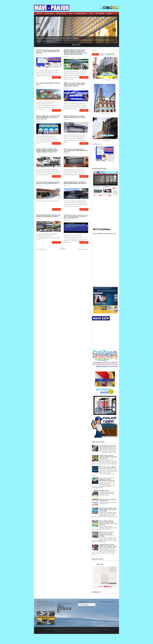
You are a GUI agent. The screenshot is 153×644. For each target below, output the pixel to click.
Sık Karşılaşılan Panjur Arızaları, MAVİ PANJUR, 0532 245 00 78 (108, 446)
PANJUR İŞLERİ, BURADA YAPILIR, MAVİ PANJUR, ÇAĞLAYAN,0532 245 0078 (48, 215)
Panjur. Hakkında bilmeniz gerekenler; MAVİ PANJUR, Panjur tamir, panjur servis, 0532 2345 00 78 (108, 523)
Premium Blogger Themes (82, 631)
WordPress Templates (94, 631)
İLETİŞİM (109, 13)
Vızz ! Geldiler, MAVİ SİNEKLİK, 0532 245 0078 (48, 83)
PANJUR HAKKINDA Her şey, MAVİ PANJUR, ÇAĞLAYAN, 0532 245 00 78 (75, 116)
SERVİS (71, 13)
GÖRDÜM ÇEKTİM (101, 112)
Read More (56, 77)
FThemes (61, 631)
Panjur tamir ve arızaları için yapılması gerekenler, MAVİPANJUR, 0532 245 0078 (107, 479)
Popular (95, 54)
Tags (102, 54)
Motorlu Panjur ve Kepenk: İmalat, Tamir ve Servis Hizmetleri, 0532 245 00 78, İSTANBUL (106, 534)
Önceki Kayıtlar (83, 249)
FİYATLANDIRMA (100, 13)
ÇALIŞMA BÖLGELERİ (81, 13)
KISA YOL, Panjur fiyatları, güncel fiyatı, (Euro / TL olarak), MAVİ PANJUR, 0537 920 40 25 (48, 51)
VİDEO (91, 13)
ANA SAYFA (39, 13)
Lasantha (74, 631)
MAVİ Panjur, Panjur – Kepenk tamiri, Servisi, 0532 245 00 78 (107, 467)
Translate (90, 606)
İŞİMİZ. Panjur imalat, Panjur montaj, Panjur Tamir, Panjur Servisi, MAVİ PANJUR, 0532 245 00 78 (75, 84)
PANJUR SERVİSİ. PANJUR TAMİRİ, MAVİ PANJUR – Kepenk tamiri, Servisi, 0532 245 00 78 (108, 546)
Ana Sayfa (62, 249)
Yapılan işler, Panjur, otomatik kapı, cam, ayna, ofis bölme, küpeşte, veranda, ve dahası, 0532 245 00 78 (76, 216)
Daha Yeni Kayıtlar (41, 249)
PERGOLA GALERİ (61, 13)
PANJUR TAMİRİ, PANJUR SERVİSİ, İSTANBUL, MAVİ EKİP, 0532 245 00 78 (108, 457)
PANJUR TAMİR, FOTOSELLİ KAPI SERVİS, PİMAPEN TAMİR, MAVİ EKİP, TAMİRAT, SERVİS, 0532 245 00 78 (47, 150)
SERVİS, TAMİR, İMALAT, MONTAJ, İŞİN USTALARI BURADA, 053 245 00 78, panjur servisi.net (48, 117)
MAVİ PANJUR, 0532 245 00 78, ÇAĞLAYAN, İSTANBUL (57, 38)
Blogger (106, 629)
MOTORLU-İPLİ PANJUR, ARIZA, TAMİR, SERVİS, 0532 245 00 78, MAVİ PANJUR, (108, 510)
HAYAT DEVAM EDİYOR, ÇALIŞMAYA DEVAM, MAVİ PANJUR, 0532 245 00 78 (75, 182)
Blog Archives (110, 54)
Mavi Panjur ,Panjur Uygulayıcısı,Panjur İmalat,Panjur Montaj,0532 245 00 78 (48, 182)
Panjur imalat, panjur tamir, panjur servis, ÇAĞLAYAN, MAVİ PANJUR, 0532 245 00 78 (75, 150)
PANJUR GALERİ (49, 13)
